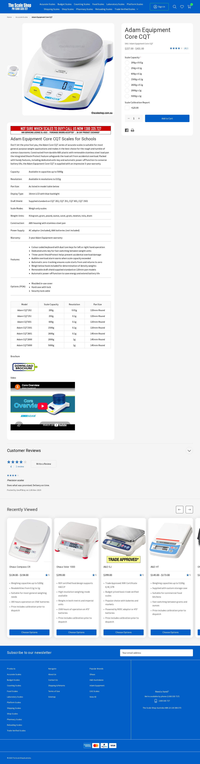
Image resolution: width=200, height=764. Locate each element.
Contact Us (53, 680)
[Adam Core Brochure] (25, 366)
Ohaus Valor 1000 (66, 566)
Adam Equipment (97, 685)
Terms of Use (54, 691)
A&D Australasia (96, 680)
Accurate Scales (14, 674)
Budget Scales (13, 680)
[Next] (189, 509)
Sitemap (52, 696)
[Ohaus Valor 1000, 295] (76, 540)
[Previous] (179, 509)
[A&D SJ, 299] (123, 540)
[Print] (134, 130)
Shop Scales (12, 713)
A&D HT (155, 566)
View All (93, 696)
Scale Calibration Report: (138, 102)
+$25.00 (135, 107)
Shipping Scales (14, 708)
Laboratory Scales (15, 696)
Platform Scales (14, 702)
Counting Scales (14, 685)
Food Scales (12, 691)
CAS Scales (94, 691)
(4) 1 (186, 48)
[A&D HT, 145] (170, 540)
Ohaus (92, 674)
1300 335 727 (173, 696)
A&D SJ (108, 566)
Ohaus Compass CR (19, 566)
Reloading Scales (14, 725)
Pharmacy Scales (14, 719)
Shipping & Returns (56, 685)
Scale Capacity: (132, 57)
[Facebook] (128, 130)
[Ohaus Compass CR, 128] (29, 540)
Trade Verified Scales (16, 730)
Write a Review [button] (43, 463)
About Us (52, 674)
